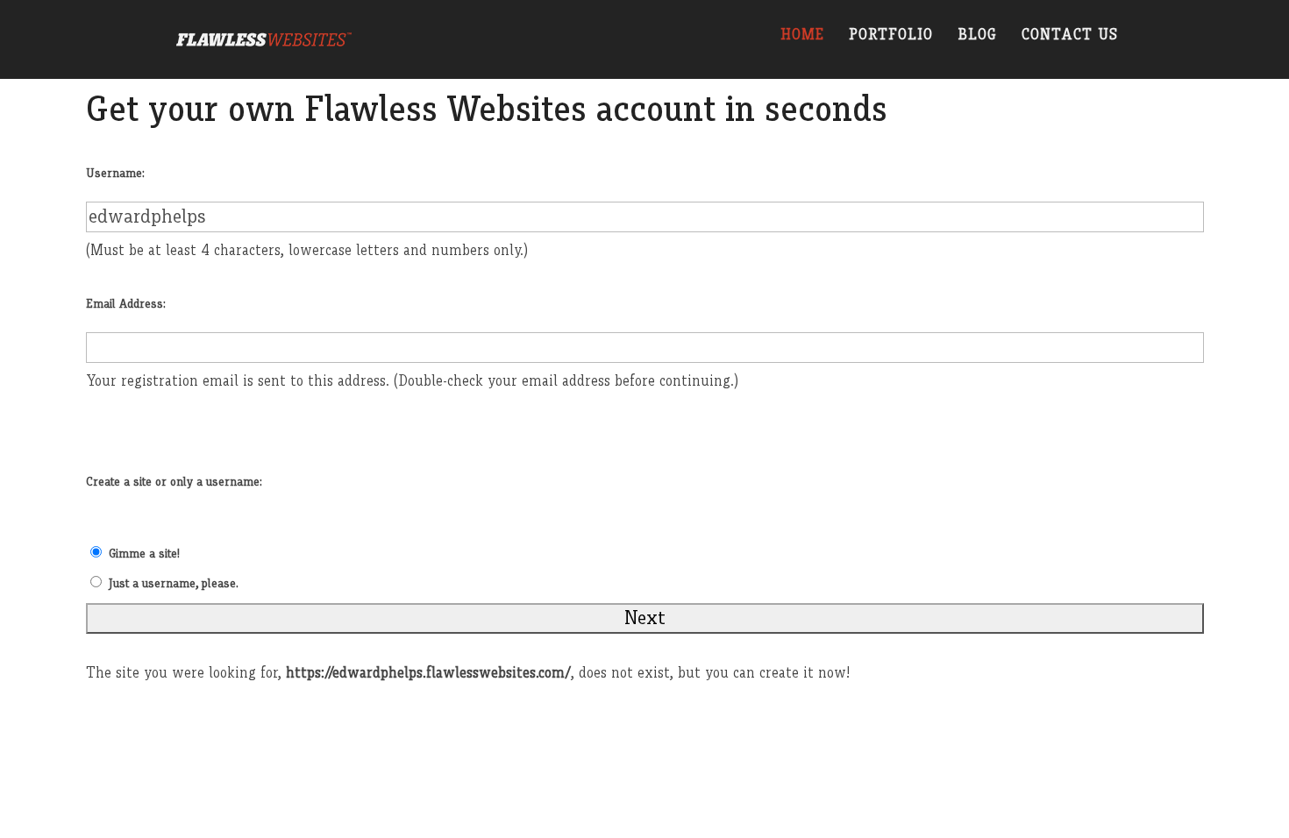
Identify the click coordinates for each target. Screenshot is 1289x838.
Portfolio (891, 36)
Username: (115, 174)
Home (802, 36)
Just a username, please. (174, 584)
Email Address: (126, 304)
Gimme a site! (144, 554)
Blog (977, 36)
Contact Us (1070, 36)
